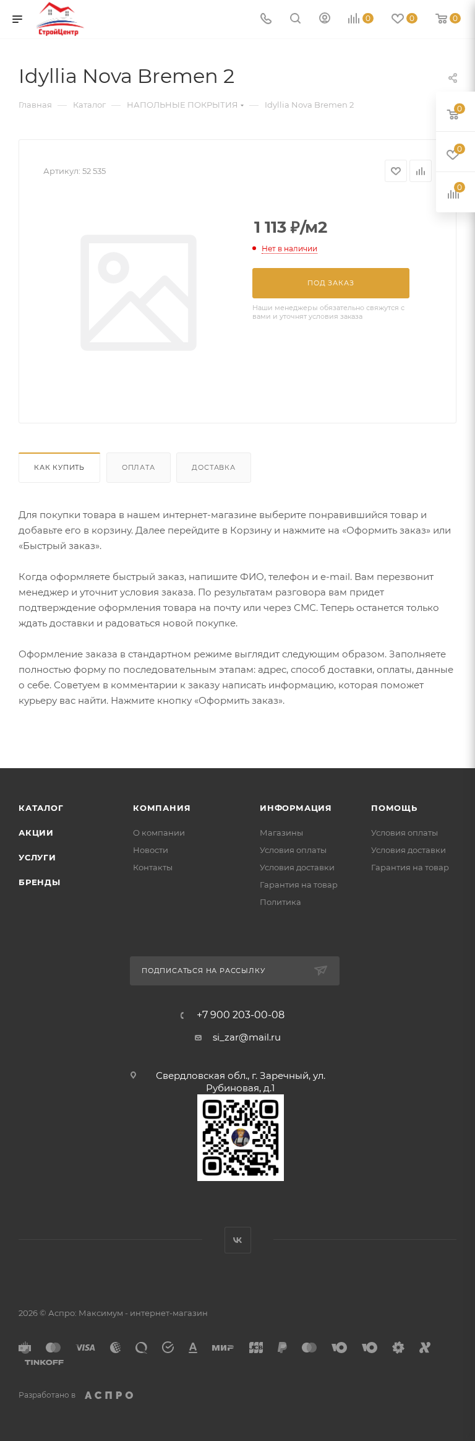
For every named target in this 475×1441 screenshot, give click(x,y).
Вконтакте (238, 1240)
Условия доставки (297, 867)
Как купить (59, 467)
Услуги (37, 857)
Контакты (153, 867)
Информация (296, 808)
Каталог (41, 808)
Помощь (394, 808)
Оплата (138, 467)
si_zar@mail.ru (247, 1037)
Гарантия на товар (299, 884)
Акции (36, 832)
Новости (150, 850)
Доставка (213, 467)
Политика (280, 902)
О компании (159, 832)
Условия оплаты (293, 850)
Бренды (40, 882)
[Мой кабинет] (324, 19)
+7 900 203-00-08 (241, 1015)
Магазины (281, 832)
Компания (161, 808)
